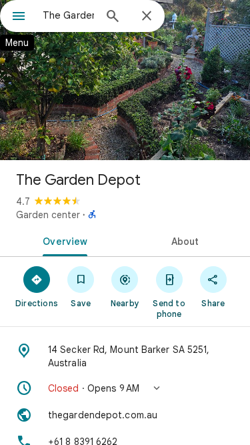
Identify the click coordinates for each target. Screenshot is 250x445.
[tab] (63, 240)
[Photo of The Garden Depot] (125, 80)
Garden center (48, 215)
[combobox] (68, 15)
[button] (125, 388)
